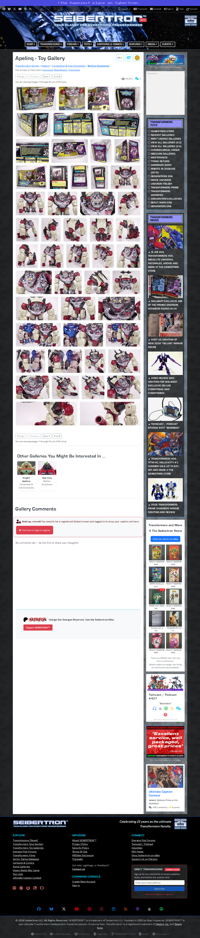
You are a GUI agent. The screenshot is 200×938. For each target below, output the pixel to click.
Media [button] (151, 44)
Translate (77, 859)
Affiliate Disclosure (83, 855)
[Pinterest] (89, 909)
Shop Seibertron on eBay (146, 855)
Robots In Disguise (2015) (163, 170)
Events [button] (167, 44)
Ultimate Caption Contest (160, 793)
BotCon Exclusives (98, 65)
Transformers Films (24, 855)
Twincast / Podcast (142, 843)
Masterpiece (159, 157)
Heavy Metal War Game (26, 870)
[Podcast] (137, 909)
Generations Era (162, 176)
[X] (64, 909)
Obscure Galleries (163, 153)
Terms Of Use (79, 851)
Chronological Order (165, 149)
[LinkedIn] (113, 909)
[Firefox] (28, 887)
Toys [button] (87, 44)
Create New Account (83, 881)
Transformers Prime (165, 187)
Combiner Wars (161, 164)
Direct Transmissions (156, 869)
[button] (124, 9)
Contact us (78, 869)
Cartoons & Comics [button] (109, 44)
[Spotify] (161, 909)
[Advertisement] (80, 573)
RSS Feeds (137, 851)
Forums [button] (72, 44)
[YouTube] (76, 909)
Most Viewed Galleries (166, 138)
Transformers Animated (160, 193)
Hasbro (45, 65)
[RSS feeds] (125, 909)
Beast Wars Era (161, 202)
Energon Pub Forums (25, 851)
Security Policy (80, 847)
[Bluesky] (51, 909)
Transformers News (161, 218)
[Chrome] (14, 887)
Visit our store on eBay (165, 538)
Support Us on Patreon (145, 859)
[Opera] (42, 887)
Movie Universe (161, 180)
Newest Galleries (163, 134)
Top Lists (18, 874)
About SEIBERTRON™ (84, 840)
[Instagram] (101, 909)
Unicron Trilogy (161, 183)
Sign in (76, 885)
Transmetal (74, 70)
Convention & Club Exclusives (68, 65)
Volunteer (137, 847)
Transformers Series (27, 65)
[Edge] (35, 887)
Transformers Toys (161, 123)
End (56, 76)
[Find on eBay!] (120, 58)
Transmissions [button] (50, 44)
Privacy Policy (80, 843)
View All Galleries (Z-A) (166, 146)
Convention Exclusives (166, 198)
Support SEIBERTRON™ (38, 627)
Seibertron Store (162, 131)
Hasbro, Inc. (162, 924)
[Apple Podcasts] (149, 909)
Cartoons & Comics (23, 862)
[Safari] (21, 887)
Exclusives (47, 70)
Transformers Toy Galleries (28, 847)
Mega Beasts (60, 70)
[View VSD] (137, 58)
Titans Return (160, 161)
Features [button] (135, 44)
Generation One (161, 206)
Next (46, 76)
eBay (178, 67)
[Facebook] (39, 909)
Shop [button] (30, 44)
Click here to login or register (36, 530)
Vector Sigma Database (26, 859)
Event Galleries (21, 866)
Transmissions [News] (25, 840)
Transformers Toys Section (28, 843)
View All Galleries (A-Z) (166, 142)
